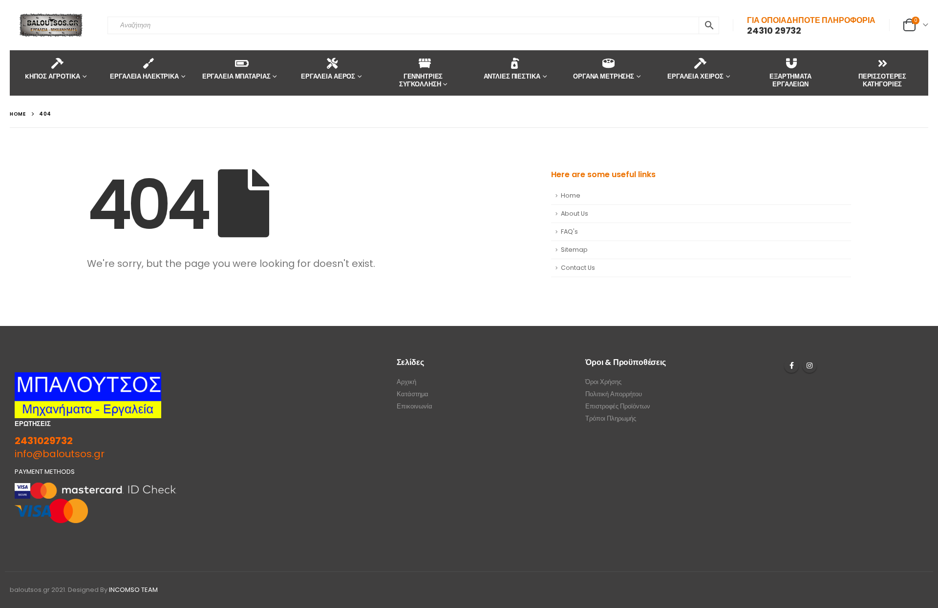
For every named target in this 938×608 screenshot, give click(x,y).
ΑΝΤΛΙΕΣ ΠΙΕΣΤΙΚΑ (512, 76)
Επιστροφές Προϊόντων (617, 406)
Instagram (809, 365)
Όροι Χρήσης (603, 381)
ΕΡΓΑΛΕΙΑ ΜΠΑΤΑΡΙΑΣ (236, 76)
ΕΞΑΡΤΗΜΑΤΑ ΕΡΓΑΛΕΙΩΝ (790, 80)
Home (570, 195)
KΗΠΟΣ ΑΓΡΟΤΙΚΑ (52, 76)
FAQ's (569, 231)
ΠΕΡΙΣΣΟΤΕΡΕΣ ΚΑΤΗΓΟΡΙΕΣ (882, 80)
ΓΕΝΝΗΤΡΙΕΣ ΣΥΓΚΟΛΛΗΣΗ (421, 80)
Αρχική (406, 381)
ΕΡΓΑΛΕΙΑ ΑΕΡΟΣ (328, 76)
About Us (574, 213)
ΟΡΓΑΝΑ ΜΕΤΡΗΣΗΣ (603, 76)
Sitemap (574, 249)
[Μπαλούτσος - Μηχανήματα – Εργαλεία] (51, 25)
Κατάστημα (412, 394)
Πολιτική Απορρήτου (613, 394)
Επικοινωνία (414, 406)
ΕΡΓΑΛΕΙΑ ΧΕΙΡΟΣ (695, 76)
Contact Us (578, 267)
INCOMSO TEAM (133, 589)
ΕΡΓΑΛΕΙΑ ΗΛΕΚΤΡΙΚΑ (144, 76)
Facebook (791, 365)
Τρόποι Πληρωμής (610, 418)
